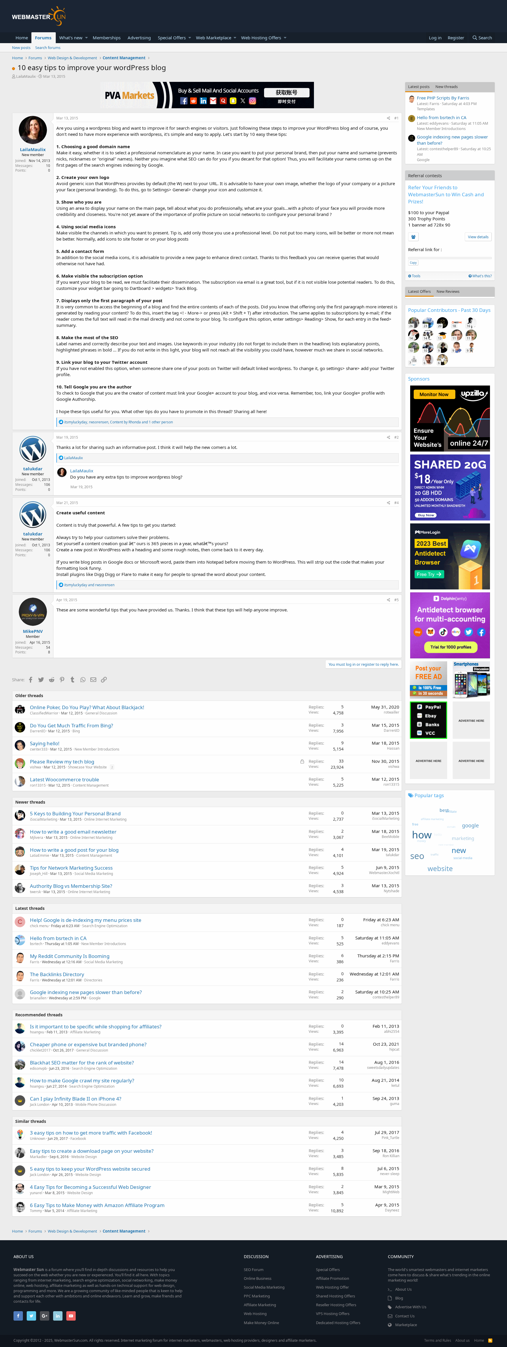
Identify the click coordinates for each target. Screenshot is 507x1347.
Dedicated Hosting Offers (338, 1322)
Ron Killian (391, 1155)
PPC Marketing (257, 1296)
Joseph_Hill (39, 873)
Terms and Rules (437, 1340)
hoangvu (37, 1032)
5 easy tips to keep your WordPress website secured (90, 1168)
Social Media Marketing (94, 873)
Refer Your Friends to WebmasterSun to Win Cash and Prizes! (446, 194)
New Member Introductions (97, 749)
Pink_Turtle (390, 1137)
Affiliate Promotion (332, 1278)
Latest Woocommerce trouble (64, 779)
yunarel (36, 1192)
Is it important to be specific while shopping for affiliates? (95, 1026)
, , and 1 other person (118, 422)
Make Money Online (261, 1322)
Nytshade (391, 890)
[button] (86, 37)
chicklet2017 (40, 1050)
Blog (399, 1298)
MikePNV (33, 631)
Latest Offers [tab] (419, 291)
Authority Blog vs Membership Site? (71, 886)
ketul (395, 1085)
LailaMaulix (26, 76)
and (89, 584)
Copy (413, 263)
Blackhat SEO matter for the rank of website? (82, 1062)
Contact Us (405, 1316)
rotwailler (391, 712)
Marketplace (406, 1324)
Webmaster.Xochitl (384, 872)
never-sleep (389, 1173)
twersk (35, 891)
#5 (396, 599)
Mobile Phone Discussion (95, 1104)
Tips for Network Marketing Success (71, 867)
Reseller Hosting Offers (336, 1304)
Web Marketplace (213, 37)
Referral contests (425, 175)
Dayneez (392, 1210)
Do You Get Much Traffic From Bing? (71, 725)
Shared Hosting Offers (335, 1296)
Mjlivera (36, 837)
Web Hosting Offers (261, 37)
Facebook (78, 1138)
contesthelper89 (386, 997)
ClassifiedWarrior (44, 713)
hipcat (394, 1049)
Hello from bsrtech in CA (58, 938)
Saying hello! (45, 743)
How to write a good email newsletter (73, 831)
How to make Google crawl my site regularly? (82, 1080)
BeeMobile (390, 836)
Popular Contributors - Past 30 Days (449, 310)
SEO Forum (253, 1269)
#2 (396, 437)
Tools (415, 275)
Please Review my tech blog (62, 761)
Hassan (393, 748)
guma (394, 1103)
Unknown (37, 1138)
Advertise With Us (410, 1306)
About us (462, 1340)
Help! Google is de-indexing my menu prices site (85, 920)
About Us (403, 1289)
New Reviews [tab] (448, 291)
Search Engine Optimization (104, 925)
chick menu (39, 925)
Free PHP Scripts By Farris (443, 98)
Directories (93, 980)
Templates (426, 108)
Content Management (91, 785)
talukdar (33, 468)
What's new (70, 37)
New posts (21, 47)
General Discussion (101, 713)
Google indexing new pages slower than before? (86, 992)
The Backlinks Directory (57, 974)
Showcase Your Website (87, 767)
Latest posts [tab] (419, 86)
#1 (396, 118)
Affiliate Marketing (85, 1032)
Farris (34, 961)
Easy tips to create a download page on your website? (91, 1150)
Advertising (139, 37)
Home (22, 37)
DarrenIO (37, 731)
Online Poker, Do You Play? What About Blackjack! (87, 707)
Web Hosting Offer (332, 1287)
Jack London (39, 1104)
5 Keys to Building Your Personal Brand (75, 813)
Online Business (257, 1278)
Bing (76, 731)
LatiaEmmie (39, 855)
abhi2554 (391, 1031)
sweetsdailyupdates (383, 1067)
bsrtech (36, 943)
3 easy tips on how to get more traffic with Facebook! (91, 1132)
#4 (396, 502)
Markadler (38, 1156)
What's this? (481, 275)
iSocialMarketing (43, 819)
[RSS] (490, 1340)
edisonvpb (38, 1068)
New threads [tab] (446, 86)
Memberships (107, 37)
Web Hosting (255, 1313)
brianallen (38, 998)
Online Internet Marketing (105, 819)
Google (95, 998)
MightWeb (391, 1191)
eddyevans (390, 943)
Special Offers (172, 37)
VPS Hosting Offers (332, 1313)
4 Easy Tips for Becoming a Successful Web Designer (90, 1187)
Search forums (47, 47)
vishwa (35, 767)
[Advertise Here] (471, 720)
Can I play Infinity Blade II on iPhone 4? (75, 1098)
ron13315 (38, 785)
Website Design (84, 1156)
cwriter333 (39, 749)
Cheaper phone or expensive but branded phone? (88, 1044)
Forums (43, 37)
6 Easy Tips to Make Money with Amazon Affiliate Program (97, 1205)
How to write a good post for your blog (74, 849)
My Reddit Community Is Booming (69, 956)
